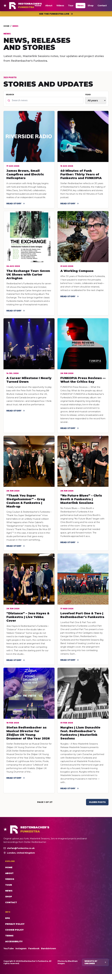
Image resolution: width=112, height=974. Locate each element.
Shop (90, 5)
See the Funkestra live (54, 14)
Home (38, 5)
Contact (102, 5)
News (80, 5)
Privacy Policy (14, 924)
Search (10, 94)
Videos (60, 5)
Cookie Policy (14, 930)
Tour (70, 5)
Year (88, 94)
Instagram (21, 948)
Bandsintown (48, 948)
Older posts (97, 802)
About (48, 5)
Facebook (33, 948)
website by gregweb (90, 962)
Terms (9, 935)
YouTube (9, 948)
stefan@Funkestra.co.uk (21, 848)
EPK (7, 918)
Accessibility (14, 941)
